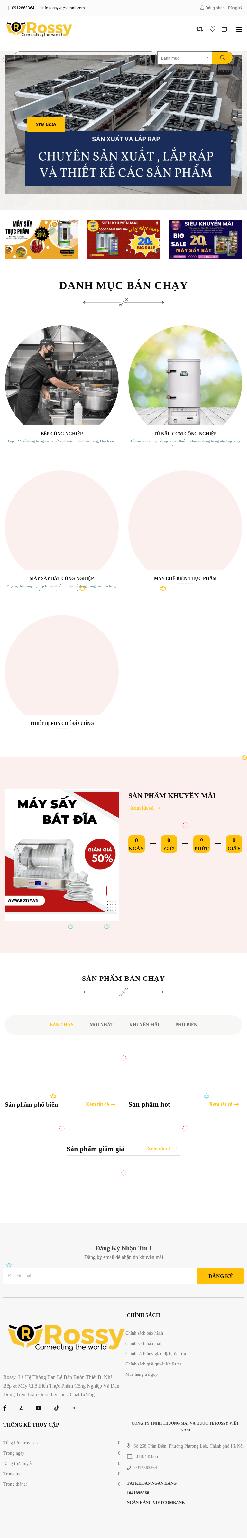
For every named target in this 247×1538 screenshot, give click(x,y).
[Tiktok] (56, 1408)
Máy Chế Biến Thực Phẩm (185, 578)
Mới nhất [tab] (101, 1024)
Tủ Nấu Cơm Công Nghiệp (185, 433)
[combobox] (184, 57)
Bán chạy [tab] (62, 1024)
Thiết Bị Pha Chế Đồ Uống (62, 723)
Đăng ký (235, 8)
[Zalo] (21, 1408)
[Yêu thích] (212, 28)
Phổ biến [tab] (186, 1024)
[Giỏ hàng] (224, 28)
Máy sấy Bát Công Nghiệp (62, 578)
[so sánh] (199, 28)
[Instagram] (74, 1408)
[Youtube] (38, 1408)
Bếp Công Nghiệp (62, 433)
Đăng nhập (215, 8)
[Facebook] (4, 1408)
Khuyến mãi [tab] (144, 1024)
